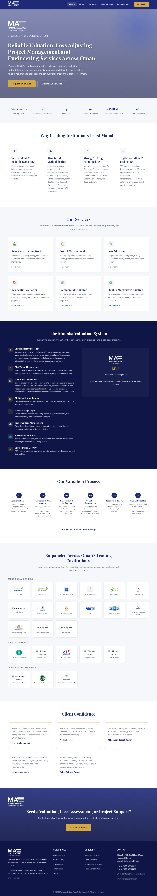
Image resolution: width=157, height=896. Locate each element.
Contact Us (141, 4)
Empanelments (124, 4)
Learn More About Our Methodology (78, 529)
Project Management (93, 864)
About (81, 4)
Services (93, 4)
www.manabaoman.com (127, 879)
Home (72, 4)
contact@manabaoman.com (133, 874)
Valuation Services (92, 855)
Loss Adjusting (91, 860)
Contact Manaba (78, 827)
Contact (56, 873)
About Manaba (59, 855)
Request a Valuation (21, 84)
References (58, 869)
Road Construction (92, 869)
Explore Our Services (52, 84)
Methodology (107, 4)
